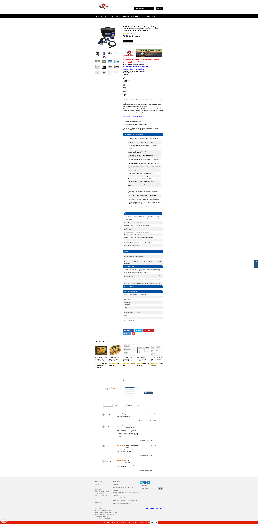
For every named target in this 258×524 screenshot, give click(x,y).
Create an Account (159, 5)
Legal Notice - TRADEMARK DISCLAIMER (103, 510)
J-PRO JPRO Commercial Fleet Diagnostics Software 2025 (140, 142)
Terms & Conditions (99, 493)
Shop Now (154, 522)
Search (97, 484)
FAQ (143, 16)
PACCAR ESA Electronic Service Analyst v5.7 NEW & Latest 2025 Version (143, 163)
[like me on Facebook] (145, 483)
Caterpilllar (102, 20)
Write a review (100, 365)
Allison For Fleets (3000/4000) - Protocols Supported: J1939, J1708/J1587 (144, 178)
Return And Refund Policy (101, 495)
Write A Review (148, 392)
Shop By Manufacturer (100, 16)
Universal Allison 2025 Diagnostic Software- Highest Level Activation (142, 173)
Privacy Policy (98, 502)
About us (148, 16)
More (153, 16)
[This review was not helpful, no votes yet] (154, 421)
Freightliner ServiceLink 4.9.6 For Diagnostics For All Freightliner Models (143, 199)
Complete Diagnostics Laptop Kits (131, 16)
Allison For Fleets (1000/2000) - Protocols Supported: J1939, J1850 (142, 176)
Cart (160, 8)
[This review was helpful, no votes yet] (151, 421)
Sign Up (160, 488)
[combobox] (120, 405)
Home (96, 20)
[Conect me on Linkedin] (148, 483)
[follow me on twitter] (141, 483)
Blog (96, 497)
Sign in (151, 5)
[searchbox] (106, 405)
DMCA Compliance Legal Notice (102, 491)
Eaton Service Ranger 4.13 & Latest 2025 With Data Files (140, 181)
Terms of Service (99, 500)
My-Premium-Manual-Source (104, 518)
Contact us (97, 498)
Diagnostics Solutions (115, 16)
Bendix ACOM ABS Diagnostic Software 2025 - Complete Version (142, 188)
